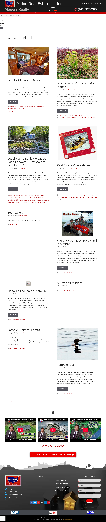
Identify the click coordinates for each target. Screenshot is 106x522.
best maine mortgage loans (36, 195)
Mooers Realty (17, 9)
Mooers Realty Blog (29, 106)
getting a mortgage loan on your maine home (21, 199)
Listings (21, 106)
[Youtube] (38, 502)
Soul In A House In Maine (25, 80)
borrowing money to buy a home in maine (20, 197)
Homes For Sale (13, 106)
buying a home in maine (40, 197)
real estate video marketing (78, 197)
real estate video (65, 197)
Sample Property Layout (24, 330)
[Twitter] (35, 502)
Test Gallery (15, 212)
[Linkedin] (45, 502)
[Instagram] (41, 502)
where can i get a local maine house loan (33, 202)
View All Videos (53, 446)
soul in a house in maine (21, 111)
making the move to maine (66, 117)
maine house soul (38, 110)
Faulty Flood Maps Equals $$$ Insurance (77, 242)
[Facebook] (31, 502)
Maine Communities (62, 487)
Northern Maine (60, 490)
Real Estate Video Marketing (76, 165)
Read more (13, 102)
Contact (57, 497)
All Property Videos (70, 283)
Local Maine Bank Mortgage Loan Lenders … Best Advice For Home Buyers (27, 162)
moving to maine (80, 117)
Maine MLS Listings (61, 483)
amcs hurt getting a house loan (18, 195)
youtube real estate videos (68, 199)
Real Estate (39, 106)
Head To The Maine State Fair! (28, 291)
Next (13, 402)
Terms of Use (66, 364)
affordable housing (14, 110)
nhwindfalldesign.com (67, 519)
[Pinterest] (48, 502)
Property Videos (60, 480)
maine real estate (16, 202)
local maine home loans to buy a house (29, 200)
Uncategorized (19, 108)
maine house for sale (26, 110)
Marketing (61, 194)
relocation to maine (90, 117)
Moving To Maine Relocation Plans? (76, 85)
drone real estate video (65, 195)
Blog (60, 115)
